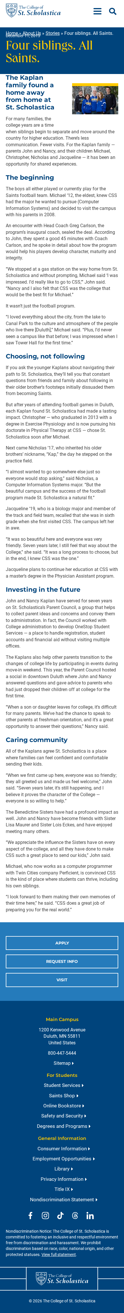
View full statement (59, 1254)
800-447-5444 (62, 1053)
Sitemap (62, 1063)
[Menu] (100, 10)
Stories (53, 33)
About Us (31, 33)
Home (12, 33)
